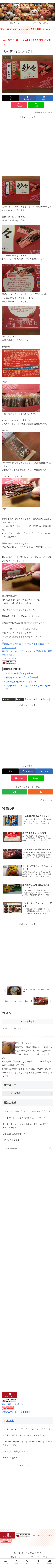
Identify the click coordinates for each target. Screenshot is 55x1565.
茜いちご (46, 699)
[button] (50, 1148)
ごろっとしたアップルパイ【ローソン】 (24, 681)
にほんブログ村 (9, 647)
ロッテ (20, 699)
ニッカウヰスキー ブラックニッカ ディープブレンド (27, 1111)
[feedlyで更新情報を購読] (14, 791)
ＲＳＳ (10, 1420)
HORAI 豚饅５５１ (11, 1140)
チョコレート (9, 699)
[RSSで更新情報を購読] (40, 791)
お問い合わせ (14, 1557)
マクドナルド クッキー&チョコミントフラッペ (24, 1118)
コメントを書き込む (27, 1021)
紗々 (37, 699)
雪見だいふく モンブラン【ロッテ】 (22, 677)
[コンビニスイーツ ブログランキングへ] (9, 662)
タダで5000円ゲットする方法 (19, 673)
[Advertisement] (27, 146)
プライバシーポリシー (40, 1557)
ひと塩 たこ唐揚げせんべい (15, 1134)
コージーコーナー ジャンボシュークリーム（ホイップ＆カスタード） (27, 1126)
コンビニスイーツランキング (13, 1404)
